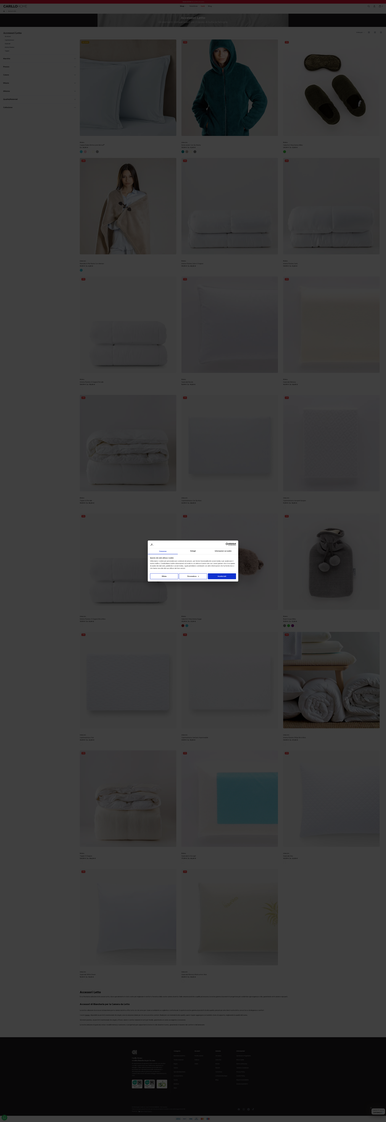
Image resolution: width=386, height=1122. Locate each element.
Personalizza (191, 576)
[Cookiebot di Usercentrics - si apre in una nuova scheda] (227, 544)
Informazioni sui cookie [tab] (223, 551)
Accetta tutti (222, 576)
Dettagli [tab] (193, 551)
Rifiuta (164, 576)
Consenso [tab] (162, 551)
